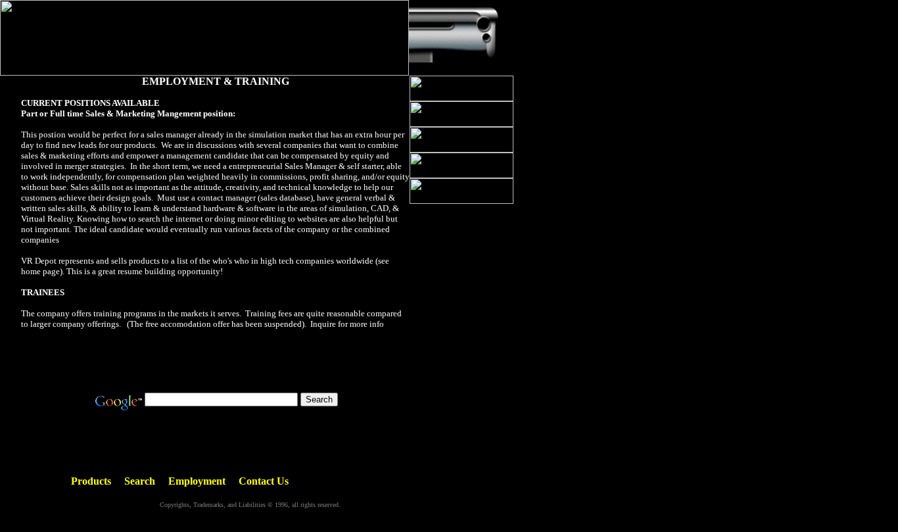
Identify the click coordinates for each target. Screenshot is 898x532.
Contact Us (264, 481)
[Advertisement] (215, 359)
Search (139, 481)
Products (91, 481)
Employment (196, 481)
